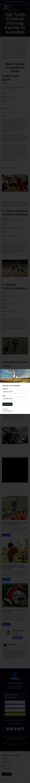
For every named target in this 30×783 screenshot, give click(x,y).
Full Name (5, 388)
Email (4, 395)
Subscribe (7, 404)
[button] (27, 371)
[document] (15, 391)
